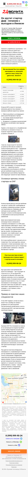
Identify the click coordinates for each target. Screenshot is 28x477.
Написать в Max (12, 445)
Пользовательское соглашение (14, 465)
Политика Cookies (14, 463)
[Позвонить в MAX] (23, 2)
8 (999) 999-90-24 (15, 42)
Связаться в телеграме (12, 438)
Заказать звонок (14, 451)
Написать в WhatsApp (12, 442)
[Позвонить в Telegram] (26, 2)
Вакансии (14, 467)
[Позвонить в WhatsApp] (26, 5)
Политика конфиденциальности (14, 461)
